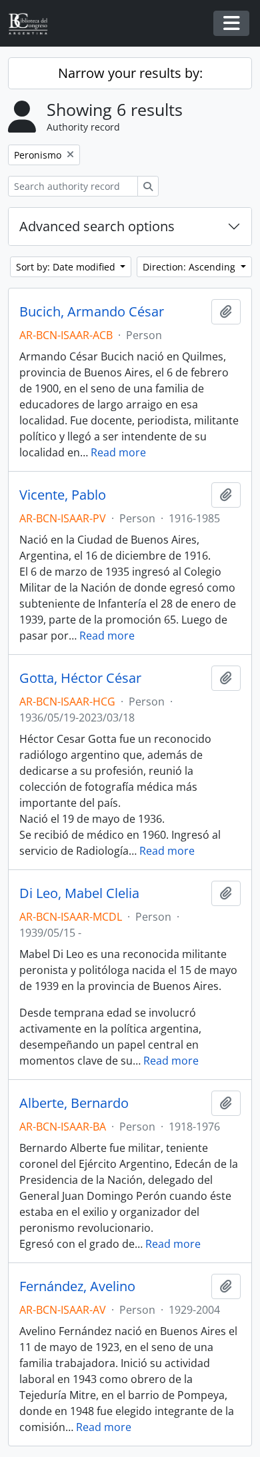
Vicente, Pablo (62, 495)
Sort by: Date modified (67, 266)
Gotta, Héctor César (80, 678)
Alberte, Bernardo (74, 1103)
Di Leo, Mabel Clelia (79, 893)
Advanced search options (97, 226)
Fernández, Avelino (77, 1286)
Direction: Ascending (190, 266)
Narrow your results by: (130, 73)
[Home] (33, 24)
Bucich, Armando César (91, 312)
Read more (118, 452)
